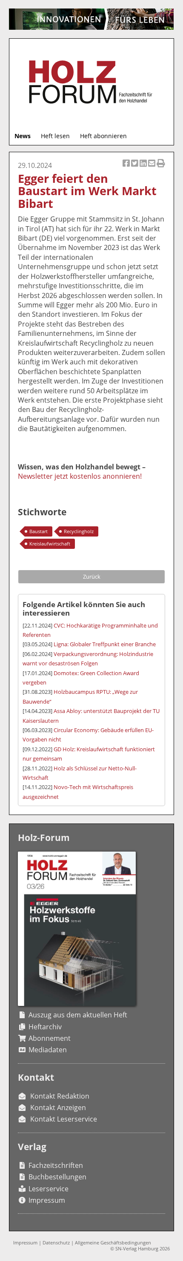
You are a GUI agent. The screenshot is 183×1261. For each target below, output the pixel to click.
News (22, 136)
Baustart (38, 531)
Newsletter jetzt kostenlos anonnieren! (80, 476)
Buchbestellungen (57, 1176)
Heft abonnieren (103, 136)
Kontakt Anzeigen (58, 1107)
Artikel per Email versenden (152, 168)
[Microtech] (91, 19)
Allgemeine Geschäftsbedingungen (113, 1242)
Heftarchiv (45, 1026)
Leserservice (49, 1188)
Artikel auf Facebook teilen (127, 168)
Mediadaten (48, 1049)
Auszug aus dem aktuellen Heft (78, 1015)
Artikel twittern (135, 168)
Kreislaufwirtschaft (49, 543)
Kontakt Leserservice (63, 1119)
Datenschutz (56, 1242)
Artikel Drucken (161, 168)
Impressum (47, 1200)
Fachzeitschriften (56, 1165)
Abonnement (50, 1038)
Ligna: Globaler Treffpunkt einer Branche (105, 644)
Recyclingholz (79, 531)
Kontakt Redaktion (59, 1096)
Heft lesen (55, 136)
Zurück (91, 576)
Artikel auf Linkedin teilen (144, 168)
